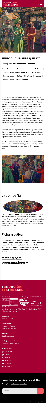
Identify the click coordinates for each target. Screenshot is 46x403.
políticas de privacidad (19, 384)
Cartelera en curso (8, 336)
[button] (5, 170)
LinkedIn (8, 363)
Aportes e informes (8, 326)
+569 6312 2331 (7, 318)
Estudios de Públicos (9, 329)
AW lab (43, 402)
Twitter (7, 357)
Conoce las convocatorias (10, 343)
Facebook (8, 354)
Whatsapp (8, 366)
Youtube (8, 360)
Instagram (8, 351)
